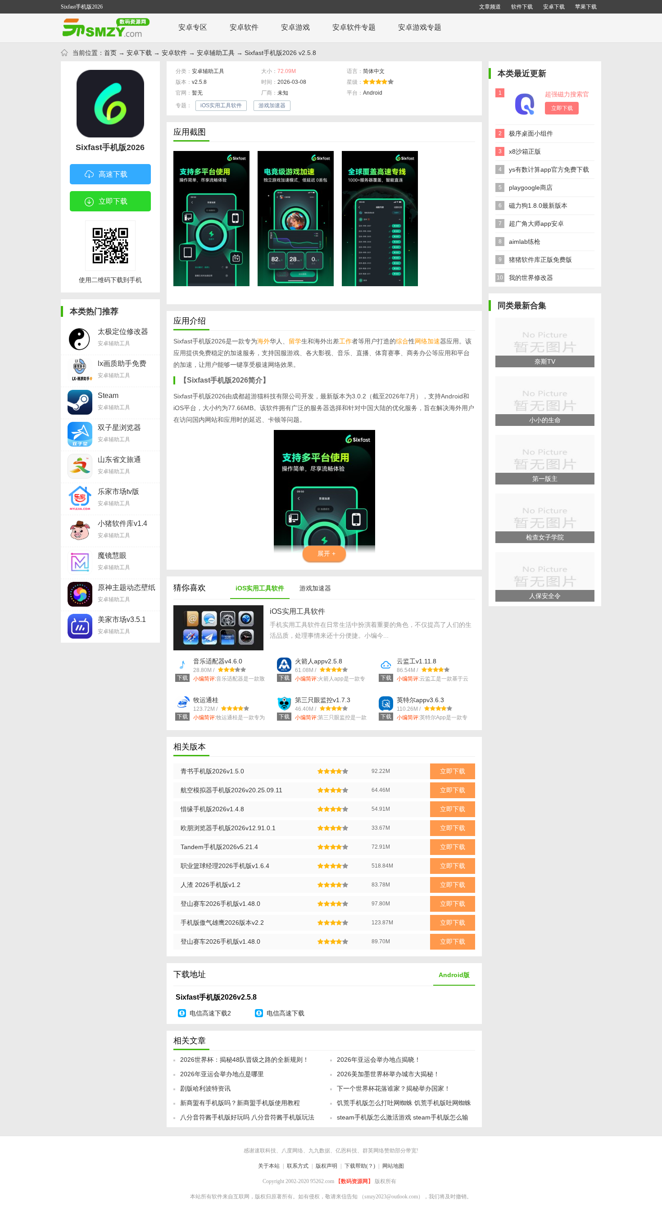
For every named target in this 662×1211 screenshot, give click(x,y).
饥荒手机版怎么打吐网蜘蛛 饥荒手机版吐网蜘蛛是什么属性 (404, 1105)
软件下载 (522, 7)
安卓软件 (244, 27)
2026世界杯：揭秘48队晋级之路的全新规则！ (244, 1059)
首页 (110, 52)
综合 (402, 341)
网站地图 (393, 1166)
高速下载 (113, 174)
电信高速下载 (285, 1013)
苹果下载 (586, 7)
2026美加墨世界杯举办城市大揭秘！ (388, 1074)
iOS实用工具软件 (221, 105)
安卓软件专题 (354, 27)
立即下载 (113, 201)
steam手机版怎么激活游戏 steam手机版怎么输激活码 (402, 1120)
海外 (263, 341)
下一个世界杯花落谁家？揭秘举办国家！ (393, 1088)
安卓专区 (192, 27)
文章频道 (490, 7)
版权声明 (326, 1166)
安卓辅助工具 (216, 52)
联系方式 (297, 1166)
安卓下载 (554, 7)
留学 (295, 341)
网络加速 (427, 341)
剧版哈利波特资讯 (205, 1088)
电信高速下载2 (210, 1013)
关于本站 (269, 1166)
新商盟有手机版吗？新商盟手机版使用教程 (240, 1102)
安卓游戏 (295, 27)
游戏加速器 (272, 105)
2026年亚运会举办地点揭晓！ (379, 1059)
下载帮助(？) (360, 1166)
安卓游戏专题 (419, 27)
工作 (345, 341)
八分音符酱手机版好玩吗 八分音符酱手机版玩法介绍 (247, 1120)
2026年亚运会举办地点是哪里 (222, 1074)
